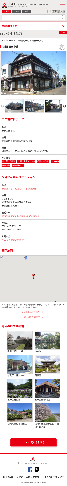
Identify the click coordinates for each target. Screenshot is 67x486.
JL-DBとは (8, 476)
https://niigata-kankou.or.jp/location (20, 215)
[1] (62, 17)
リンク (19, 476)
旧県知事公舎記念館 (17, 423)
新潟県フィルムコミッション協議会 (19, 188)
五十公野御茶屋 (42, 399)
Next (64, 106)
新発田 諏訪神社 (16, 375)
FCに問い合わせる (35, 442)
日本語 (6, 11)
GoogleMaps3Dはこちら (33, 311)
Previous (2, 106)
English (16, 11)
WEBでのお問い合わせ (13, 239)
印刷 (63, 32)
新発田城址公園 (15, 351)
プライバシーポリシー (53, 476)
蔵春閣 (38, 375)
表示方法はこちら (33, 317)
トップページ (7, 40)
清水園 (38, 351)
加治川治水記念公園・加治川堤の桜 (47, 425)
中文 (26, 11)
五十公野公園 (14, 399)
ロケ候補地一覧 (22, 40)
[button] (33, 276)
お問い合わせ (32, 476)
